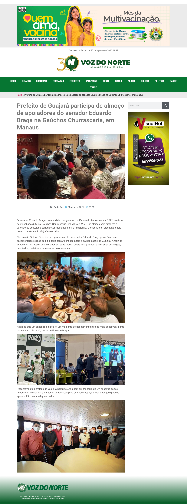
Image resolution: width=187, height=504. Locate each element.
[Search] (165, 105)
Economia (41, 81)
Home (13, 81)
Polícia (145, 81)
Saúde (173, 81)
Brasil (118, 81)
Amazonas (91, 81)
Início (19, 95)
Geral (106, 81)
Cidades (26, 81)
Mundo (131, 81)
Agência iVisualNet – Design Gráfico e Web (49, 498)
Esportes (75, 81)
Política (159, 81)
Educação (58, 81)
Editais (93, 87)
